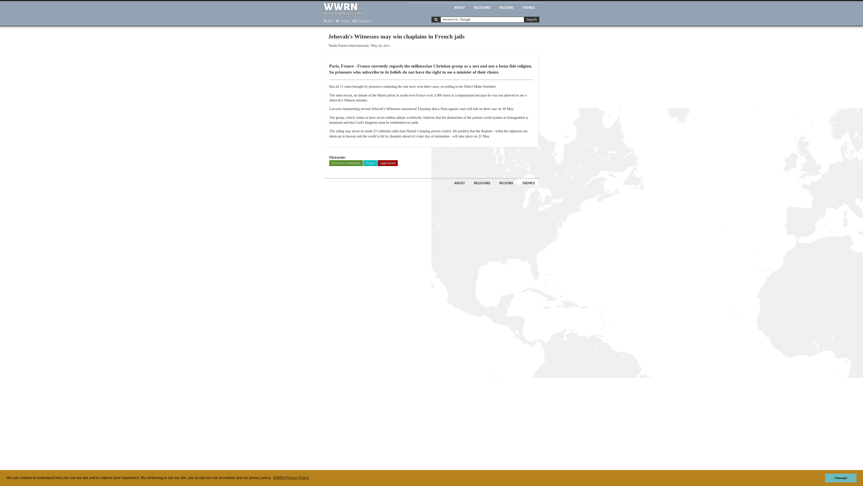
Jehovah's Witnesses (346, 163)
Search (532, 19)
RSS (330, 21)
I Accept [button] (841, 478)
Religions (482, 7)
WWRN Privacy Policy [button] (291, 478)
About (459, 7)
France (370, 163)
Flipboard (364, 21)
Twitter (344, 21)
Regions (506, 7)
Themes (528, 7)
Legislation (388, 163)
